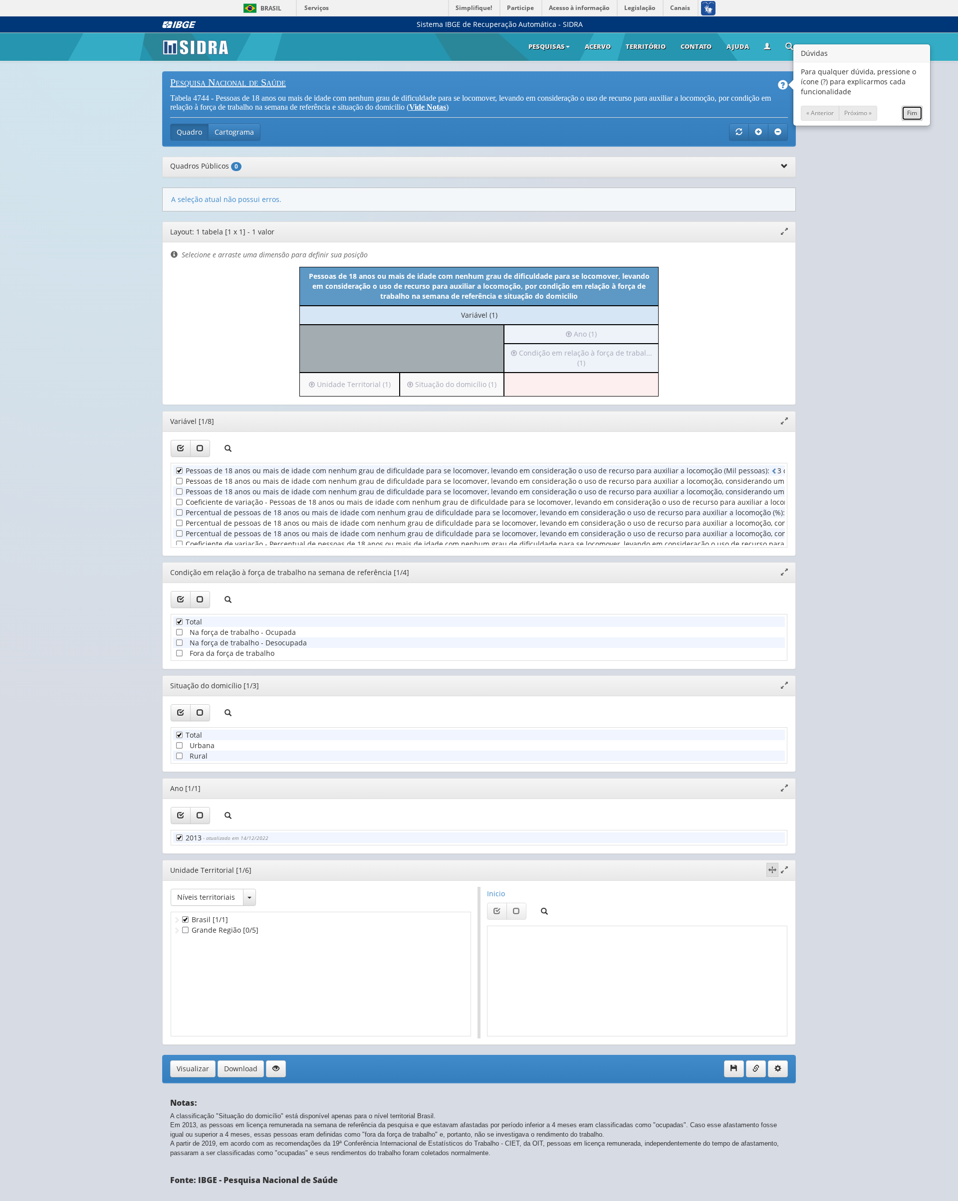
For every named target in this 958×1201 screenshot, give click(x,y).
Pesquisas (546, 46)
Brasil (260, 8)
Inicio (496, 893)
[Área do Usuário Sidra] (767, 46)
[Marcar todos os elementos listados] (181, 448)
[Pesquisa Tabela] (789, 47)
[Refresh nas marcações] (739, 132)
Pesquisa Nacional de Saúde (228, 82)
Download (240, 1068)
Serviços (316, 7)
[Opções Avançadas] (778, 1068)
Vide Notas (427, 107)
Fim (912, 113)
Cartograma (234, 132)
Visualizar (193, 1068)
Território (646, 46)
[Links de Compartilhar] (756, 1068)
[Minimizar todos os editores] (778, 132)
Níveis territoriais (206, 897)
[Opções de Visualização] (276, 1068)
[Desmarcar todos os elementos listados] (200, 448)
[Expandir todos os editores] (758, 132)
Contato (696, 46)
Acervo (598, 46)
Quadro (189, 132)
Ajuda (737, 46)
